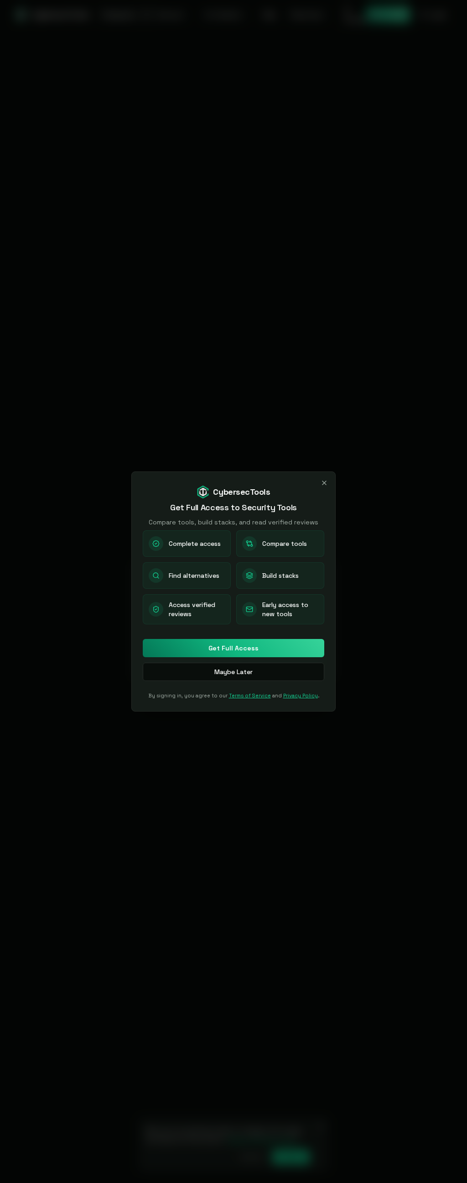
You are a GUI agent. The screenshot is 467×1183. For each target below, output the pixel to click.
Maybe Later (233, 672)
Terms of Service (250, 695)
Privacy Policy (300, 695)
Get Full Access (233, 648)
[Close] (324, 483)
